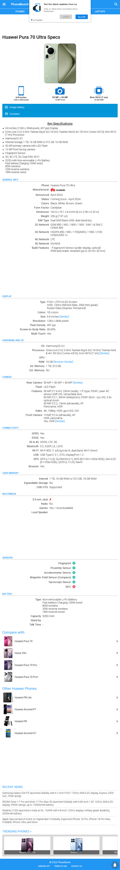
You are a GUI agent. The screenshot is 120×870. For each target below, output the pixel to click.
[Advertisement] (60, 24)
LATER (65, 16)
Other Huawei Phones (19, 689)
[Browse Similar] (63, 361)
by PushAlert (37, 20)
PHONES (20, 11)
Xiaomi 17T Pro (27, 852)
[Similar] (64, 316)
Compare (14, 113)
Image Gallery (16, 107)
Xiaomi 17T (76, 852)
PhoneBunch (20, 4)
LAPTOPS (100, 11)
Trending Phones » (16, 831)
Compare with (13, 632)
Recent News (12, 787)
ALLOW (81, 16)
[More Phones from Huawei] (58, 190)
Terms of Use (60, 866)
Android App (44, 866)
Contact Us (76, 866)
